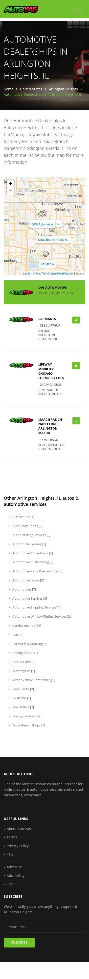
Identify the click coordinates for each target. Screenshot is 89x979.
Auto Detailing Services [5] (31, 535)
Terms (12, 837)
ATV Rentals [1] (23, 516)
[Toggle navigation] (78, 11)
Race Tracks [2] (23, 689)
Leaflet (27, 273)
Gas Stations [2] (23, 661)
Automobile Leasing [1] (29, 544)
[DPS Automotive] (41, 214)
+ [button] (10, 183)
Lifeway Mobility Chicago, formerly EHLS (51, 371)
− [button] (10, 191)
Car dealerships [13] (26, 625)
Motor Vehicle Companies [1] (33, 680)
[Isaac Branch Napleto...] (52, 229)
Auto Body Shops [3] (27, 526)
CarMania (47, 264)
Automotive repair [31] (28, 580)
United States (31, 89)
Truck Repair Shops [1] (28, 725)
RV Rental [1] (21, 698)
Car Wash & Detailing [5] (29, 644)
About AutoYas (19, 828)
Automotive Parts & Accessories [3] (37, 571)
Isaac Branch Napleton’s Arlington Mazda (50, 426)
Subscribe (19, 942)
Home (8, 89)
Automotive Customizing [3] (32, 562)
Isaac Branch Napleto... (53, 239)
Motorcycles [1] (23, 671)
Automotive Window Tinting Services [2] (41, 616)
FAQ (10, 854)
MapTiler (41, 273)
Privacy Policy (18, 845)
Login (11, 884)
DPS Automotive (43, 224)
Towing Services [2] (26, 716)
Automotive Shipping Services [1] (36, 607)
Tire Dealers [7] (23, 707)
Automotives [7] (24, 589)
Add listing (15, 875)
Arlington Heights (63, 89)
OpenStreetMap (59, 273)
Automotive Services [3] (29, 598)
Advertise (14, 867)
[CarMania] (46, 254)
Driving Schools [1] (25, 652)
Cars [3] (17, 634)
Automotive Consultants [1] (32, 553)
